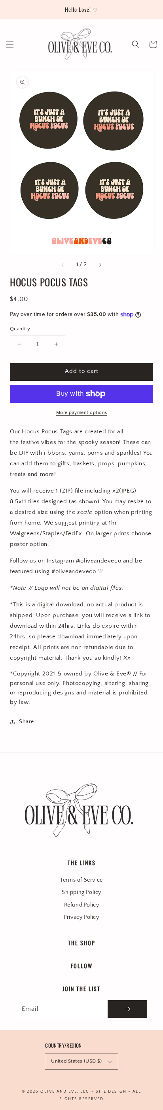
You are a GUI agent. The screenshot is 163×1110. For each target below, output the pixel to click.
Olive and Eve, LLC (64, 1091)
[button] (10, 44)
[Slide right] (100, 265)
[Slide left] (63, 265)
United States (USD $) (76, 1061)
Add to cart (82, 371)
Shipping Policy (81, 892)
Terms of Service (81, 880)
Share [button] (26, 722)
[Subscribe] (127, 1009)
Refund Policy (81, 905)
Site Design (111, 1091)
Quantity (20, 328)
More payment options (81, 412)
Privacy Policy (81, 917)
